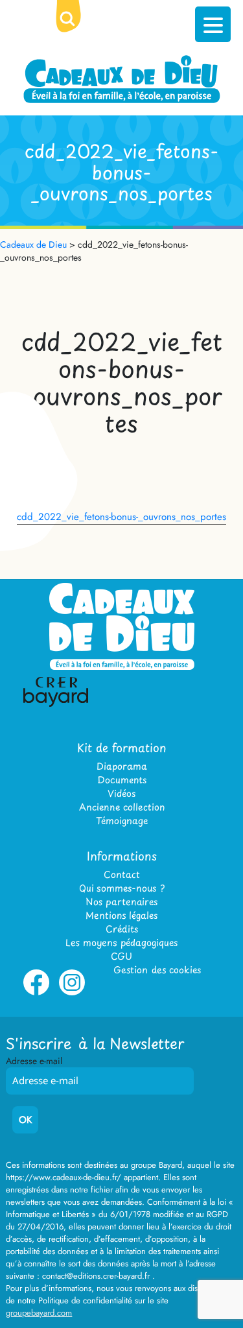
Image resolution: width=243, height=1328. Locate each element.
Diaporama (122, 766)
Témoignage (122, 820)
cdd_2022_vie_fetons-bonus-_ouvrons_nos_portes (121, 517)
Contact (122, 874)
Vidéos (121, 793)
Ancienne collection (122, 807)
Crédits (122, 929)
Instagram (72, 993)
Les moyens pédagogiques (121, 942)
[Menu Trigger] (213, 24)
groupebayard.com (39, 1313)
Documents (121, 780)
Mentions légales (121, 915)
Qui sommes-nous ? (122, 888)
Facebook (36, 993)
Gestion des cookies (157, 970)
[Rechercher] (77, 29)
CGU (121, 956)
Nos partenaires (121, 901)
